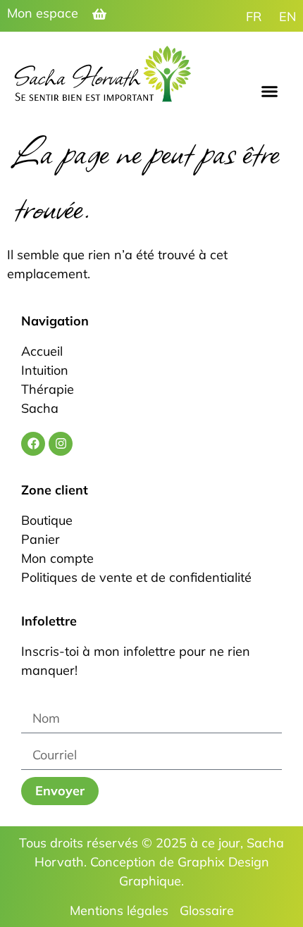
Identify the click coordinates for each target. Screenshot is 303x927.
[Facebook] (33, 444)
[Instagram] (61, 444)
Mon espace (42, 13)
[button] (269, 91)
